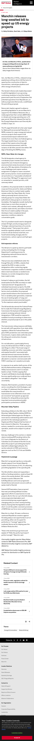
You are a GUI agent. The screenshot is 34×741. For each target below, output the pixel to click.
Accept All (17, 737)
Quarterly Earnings (6, 675)
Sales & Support (5, 686)
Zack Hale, (17, 31)
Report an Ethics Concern (8, 692)
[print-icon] (26, 621)
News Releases (5, 672)
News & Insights (7, 8)
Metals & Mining (23, 630)
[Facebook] (17, 640)
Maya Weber (28, 31)
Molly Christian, (8, 31)
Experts (3, 715)
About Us (3, 661)
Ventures (3, 655)
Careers (3, 706)
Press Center (5, 658)
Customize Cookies (17, 733)
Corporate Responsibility (8, 709)
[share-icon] (29, 621)
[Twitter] (14, 640)
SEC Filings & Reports (7, 678)
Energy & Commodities (10, 630)
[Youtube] (23, 640)
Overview (4, 669)
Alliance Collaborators (7, 698)
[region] (17, 728)
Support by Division (6, 689)
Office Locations (5, 695)
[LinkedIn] (26, 640)
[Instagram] (20, 640)
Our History (4, 652)
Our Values (4, 649)
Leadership (4, 712)
